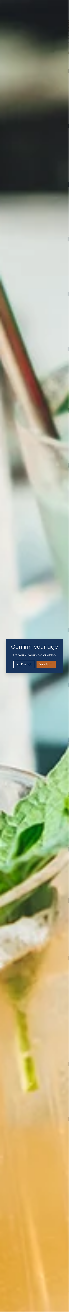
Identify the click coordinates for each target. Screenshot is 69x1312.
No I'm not (24, 664)
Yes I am (46, 664)
